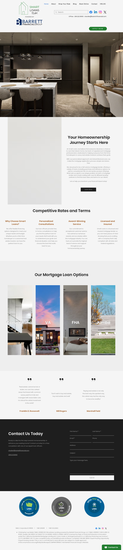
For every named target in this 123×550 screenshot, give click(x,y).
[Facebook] (91, 12)
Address (73, 445)
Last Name (96, 431)
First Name (73, 431)
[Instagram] (100, 12)
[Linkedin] (95, 12)
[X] (105, 12)
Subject (72, 453)
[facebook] (96, 528)
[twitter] (106, 528)
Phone (94, 438)
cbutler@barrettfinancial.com (95, 16)
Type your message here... (79, 460)
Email (72, 438)
